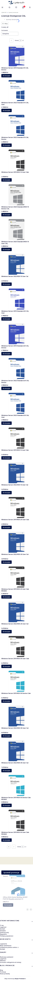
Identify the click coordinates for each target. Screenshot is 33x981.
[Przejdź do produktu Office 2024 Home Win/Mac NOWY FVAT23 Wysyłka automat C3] (17, 885)
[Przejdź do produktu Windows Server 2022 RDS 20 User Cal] (16, 542)
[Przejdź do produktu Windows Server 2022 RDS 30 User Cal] (16, 715)
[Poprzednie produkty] (14, 847)
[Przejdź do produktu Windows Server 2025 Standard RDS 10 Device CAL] (16, 194)
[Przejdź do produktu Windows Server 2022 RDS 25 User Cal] (16, 611)
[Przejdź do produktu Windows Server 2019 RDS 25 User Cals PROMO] (16, 576)
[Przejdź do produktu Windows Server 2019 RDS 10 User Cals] (16, 160)
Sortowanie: (4, 30)
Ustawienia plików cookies (8, 947)
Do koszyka (6, 76)
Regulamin (3, 934)
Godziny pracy (4, 932)
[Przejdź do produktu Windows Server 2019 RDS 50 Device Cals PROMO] (16, 785)
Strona (17, 40)
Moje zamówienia (5, 946)
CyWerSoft (3, 12)
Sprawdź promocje (11, 872)
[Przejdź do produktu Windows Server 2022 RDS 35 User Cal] (16, 750)
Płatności (3, 960)
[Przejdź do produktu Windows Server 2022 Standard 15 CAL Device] (16, 125)
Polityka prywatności (6, 936)
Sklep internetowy (14, 978)
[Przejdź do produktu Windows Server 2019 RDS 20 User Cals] (16, 507)
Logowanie (3, 944)
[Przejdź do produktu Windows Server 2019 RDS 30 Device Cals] (16, 681)
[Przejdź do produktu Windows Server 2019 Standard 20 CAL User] (16, 299)
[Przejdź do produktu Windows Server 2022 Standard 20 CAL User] (16, 403)
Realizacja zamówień (6, 957)
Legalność (3, 927)
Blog (1, 970)
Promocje (3, 972)
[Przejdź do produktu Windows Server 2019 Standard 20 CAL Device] (16, 333)
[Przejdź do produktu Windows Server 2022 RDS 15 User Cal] (16, 472)
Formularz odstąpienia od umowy (10, 962)
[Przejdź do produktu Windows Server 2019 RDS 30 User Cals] (16, 646)
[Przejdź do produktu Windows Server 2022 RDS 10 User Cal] (16, 264)
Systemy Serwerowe (13, 12)
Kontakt (2, 929)
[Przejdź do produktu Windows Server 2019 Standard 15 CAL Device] (16, 55)
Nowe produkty (5, 974)
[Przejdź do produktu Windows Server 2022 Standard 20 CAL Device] (16, 368)
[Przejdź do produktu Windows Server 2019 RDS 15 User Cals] (16, 438)
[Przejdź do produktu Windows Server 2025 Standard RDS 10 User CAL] (16, 229)
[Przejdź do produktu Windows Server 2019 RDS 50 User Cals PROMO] (16, 820)
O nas (2, 925)
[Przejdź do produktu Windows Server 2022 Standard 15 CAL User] (16, 90)
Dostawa (3, 931)
